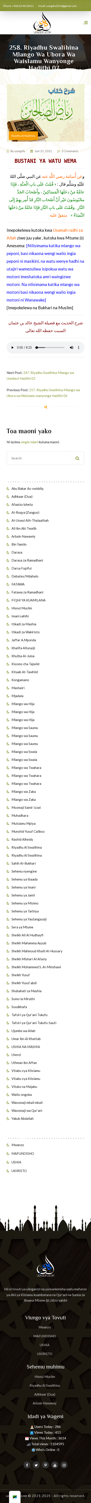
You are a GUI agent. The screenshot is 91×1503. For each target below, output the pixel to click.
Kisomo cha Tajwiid (25, 664)
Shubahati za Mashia (26, 991)
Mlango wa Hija (22, 704)
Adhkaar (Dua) (21, 496)
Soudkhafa (19, 1007)
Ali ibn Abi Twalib (23, 528)
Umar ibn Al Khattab (26, 1039)
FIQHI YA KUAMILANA (28, 600)
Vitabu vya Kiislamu (25, 1071)
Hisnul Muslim (21, 608)
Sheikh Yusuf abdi (24, 983)
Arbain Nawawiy (23, 536)
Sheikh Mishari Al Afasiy (29, 959)
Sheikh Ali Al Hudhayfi (27, 935)
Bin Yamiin (19, 544)
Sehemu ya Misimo (24, 903)
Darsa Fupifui (21, 568)
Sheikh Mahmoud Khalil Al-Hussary (37, 951)
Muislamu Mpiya (23, 823)
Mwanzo (17, 1145)
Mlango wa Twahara (26, 768)
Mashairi (18, 688)
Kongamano (20, 680)
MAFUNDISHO (22, 1153)
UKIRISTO (19, 1171)
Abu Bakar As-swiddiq (27, 488)
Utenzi (16, 1055)
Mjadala (17, 696)
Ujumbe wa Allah (23, 1031)
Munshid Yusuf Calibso (28, 831)
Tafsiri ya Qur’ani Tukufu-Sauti (33, 1023)
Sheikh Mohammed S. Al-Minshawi (36, 967)
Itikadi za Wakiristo (25, 632)
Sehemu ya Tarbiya (25, 911)
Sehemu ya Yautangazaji (29, 919)
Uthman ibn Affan (24, 1063)
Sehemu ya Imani (23, 887)
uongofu (20, 151)
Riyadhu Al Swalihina (26, 847)
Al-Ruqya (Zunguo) (25, 512)
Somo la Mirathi (23, 999)
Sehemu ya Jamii (23, 895)
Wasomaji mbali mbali (27, 1102)
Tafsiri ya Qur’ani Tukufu (29, 1015)
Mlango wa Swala (24, 752)
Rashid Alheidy (22, 839)
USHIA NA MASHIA (25, 1047)
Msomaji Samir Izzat (26, 807)
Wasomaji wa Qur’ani (26, 1110)
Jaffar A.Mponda (23, 640)
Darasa (16, 552)
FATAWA (18, 584)
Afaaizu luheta (22, 504)
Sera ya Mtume (22, 927)
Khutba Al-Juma (22, 656)
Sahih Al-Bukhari (23, 863)
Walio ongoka (21, 1095)
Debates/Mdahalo (24, 576)
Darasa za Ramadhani (27, 560)
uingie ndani (29, 442)
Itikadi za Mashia (23, 624)
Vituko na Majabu (24, 1087)
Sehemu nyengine (24, 871)
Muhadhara (19, 815)
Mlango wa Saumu (24, 728)
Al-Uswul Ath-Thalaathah (30, 520)
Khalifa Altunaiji (23, 648)
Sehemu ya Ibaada (24, 879)
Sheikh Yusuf (20, 975)
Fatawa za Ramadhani (27, 592)
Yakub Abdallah (22, 1118)
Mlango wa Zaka (23, 791)
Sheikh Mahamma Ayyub (28, 943)
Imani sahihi (20, 616)
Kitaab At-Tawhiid (24, 672)
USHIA (16, 1162)
